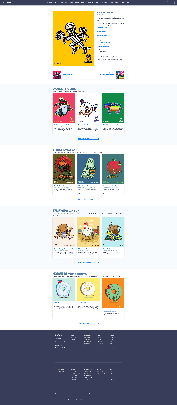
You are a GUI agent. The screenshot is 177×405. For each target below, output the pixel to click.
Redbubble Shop (102, 27)
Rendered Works (87, 337)
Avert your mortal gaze (85, 199)
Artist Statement (113, 337)
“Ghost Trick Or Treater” (85, 186)
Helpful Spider (74, 375)
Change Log (61, 399)
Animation (90, 2)
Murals (85, 356)
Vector (64, 8)
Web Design (99, 349)
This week (56, 2)
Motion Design (100, 353)
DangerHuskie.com (88, 371)
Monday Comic (74, 371)
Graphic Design (100, 343)
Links (111, 377)
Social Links (82, 399)
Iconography (99, 345)
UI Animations (100, 351)
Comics (83, 2)
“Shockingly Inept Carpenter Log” (63, 249)
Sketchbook (86, 358)
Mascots (98, 358)
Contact (116, 2)
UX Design (99, 337)
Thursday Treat (74, 377)
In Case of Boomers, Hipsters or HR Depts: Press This (111, 399)
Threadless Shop (102, 35)
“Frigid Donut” (58, 302)
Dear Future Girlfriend (75, 373)
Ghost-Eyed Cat (87, 377)
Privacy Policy (88, 399)
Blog (101, 2)
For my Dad (112, 379)
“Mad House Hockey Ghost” (61, 124)
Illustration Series (87, 345)
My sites (122, 2)
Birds (111, 343)
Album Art (86, 349)
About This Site (68, 399)
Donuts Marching (83, 323)
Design (70, 2)
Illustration (63, 2)
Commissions (112, 347)
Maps (85, 347)
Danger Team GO (83, 138)
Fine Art (77, 2)
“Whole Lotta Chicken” (84, 249)
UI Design (99, 339)
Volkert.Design (87, 373)
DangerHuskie (70, 8)
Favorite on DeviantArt (104, 42)
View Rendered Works (85, 262)
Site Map (56, 399)
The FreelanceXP (87, 375)
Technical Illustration (88, 353)
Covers (85, 351)
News (111, 2)
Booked (171, 2)
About (105, 2)
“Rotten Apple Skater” (109, 186)
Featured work (49, 2)
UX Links (74, 399)
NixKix (85, 379)
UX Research (99, 341)
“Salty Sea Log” (107, 249)
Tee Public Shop (101, 31)
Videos (96, 2)
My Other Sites (88, 369)
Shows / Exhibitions (114, 345)
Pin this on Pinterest (104, 46)
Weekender (73, 379)
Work (72, 335)
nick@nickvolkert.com (60, 341)
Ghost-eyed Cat (87, 341)
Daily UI (98, 347)
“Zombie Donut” (107, 310)
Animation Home (61, 371)
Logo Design (99, 356)
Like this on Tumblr (103, 44)
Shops (128, 2)
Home (54, 8)
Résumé (99, 369)
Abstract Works (113, 339)
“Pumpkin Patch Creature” (61, 186)
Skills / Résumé (100, 371)
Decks (111, 341)
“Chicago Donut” (83, 124)
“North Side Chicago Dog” (110, 124)
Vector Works (87, 343)
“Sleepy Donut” (82, 302)
